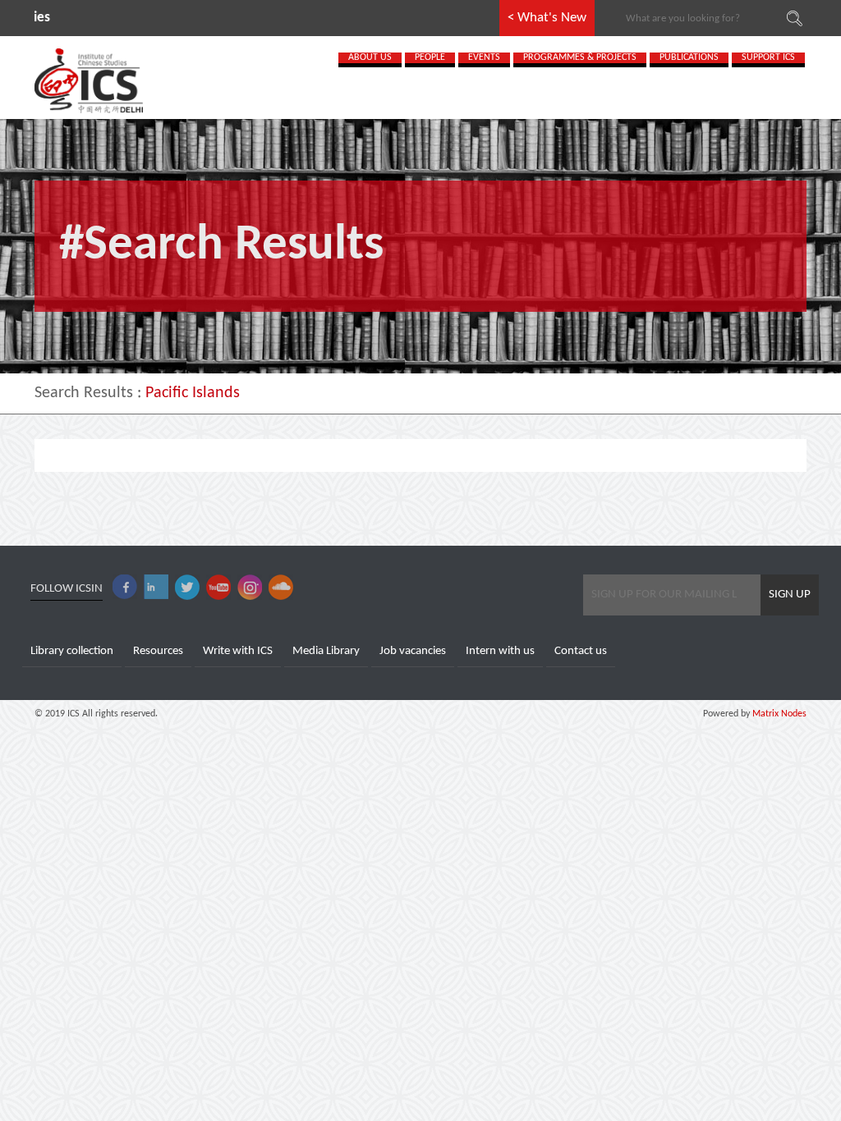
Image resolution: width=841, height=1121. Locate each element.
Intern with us (500, 651)
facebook (125, 587)
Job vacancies (412, 651)
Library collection (71, 651)
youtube (218, 587)
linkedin (156, 587)
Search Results (83, 393)
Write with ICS (238, 651)
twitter (187, 587)
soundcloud (281, 587)
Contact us (580, 651)
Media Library (326, 651)
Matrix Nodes (778, 714)
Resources (158, 651)
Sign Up (790, 594)
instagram (249, 587)
